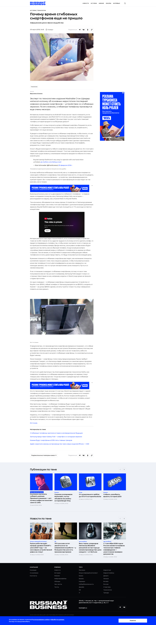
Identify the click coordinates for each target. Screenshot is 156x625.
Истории (94, 3)
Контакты (33, 575)
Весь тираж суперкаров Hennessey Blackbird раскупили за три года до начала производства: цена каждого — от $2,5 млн (90, 548)
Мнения (101, 3)
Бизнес (81, 578)
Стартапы (106, 587)
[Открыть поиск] (125, 3)
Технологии (41, 10)
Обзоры (108, 3)
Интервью (116, 3)
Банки (81, 575)
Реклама (82, 570)
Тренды (106, 592)
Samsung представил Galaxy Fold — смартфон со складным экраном (56, 436)
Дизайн (81, 587)
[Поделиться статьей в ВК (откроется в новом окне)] (83, 29)
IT (79, 592)
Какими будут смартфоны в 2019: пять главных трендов (51, 440)
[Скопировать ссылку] (91, 29)
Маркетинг (107, 570)
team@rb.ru (83, 608)
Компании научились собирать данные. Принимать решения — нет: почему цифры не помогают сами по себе (41, 498)
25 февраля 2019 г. (65, 165)
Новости (86, 3)
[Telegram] (120, 607)
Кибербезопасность (86, 584)
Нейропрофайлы (60, 578)
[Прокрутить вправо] (124, 469)
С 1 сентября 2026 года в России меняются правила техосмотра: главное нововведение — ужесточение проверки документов (114, 549)
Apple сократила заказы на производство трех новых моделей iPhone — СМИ (59, 444)
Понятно (133, 620)
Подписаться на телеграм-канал (43, 455)
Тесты (56, 587)
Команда (33, 570)
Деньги (105, 575)
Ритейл (105, 581)
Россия (105, 584)
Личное (106, 578)
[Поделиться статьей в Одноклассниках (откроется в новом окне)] (87, 29)
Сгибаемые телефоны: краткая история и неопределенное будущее (56, 433)
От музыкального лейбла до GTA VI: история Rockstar (90, 495)
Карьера (82, 581)
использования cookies (41, 619)
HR (80, 590)
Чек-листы (58, 584)
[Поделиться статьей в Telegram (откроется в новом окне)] (79, 29)
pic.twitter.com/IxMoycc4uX (51, 162)
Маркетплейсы (108, 573)
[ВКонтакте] (124, 607)
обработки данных (57, 619)
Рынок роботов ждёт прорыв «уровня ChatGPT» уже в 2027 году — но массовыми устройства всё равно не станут (41, 548)
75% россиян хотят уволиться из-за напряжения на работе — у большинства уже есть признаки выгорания (65, 548)
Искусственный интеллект (88, 573)
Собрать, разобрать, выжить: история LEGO (112, 495)
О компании (34, 573)
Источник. (34, 423)
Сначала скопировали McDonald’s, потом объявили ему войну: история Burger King (63, 498)
